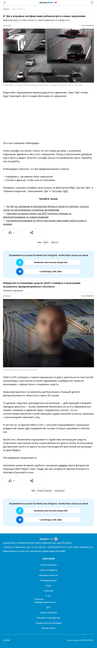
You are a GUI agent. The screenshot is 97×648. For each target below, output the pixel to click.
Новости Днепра (48, 564)
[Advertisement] (46, 119)
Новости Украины (48, 570)
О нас (48, 596)
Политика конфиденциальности (45, 601)
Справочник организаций (49, 623)
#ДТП (46, 242)
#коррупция (59, 491)
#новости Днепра (45, 491)
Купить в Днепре (48, 612)
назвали (62, 465)
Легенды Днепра (48, 580)
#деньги (54, 242)
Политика (48, 590)
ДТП (48, 607)
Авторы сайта (48, 628)
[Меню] (4, 2)
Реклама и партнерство (48, 617)
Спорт (48, 585)
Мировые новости (48, 575)
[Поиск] (91, 2)
